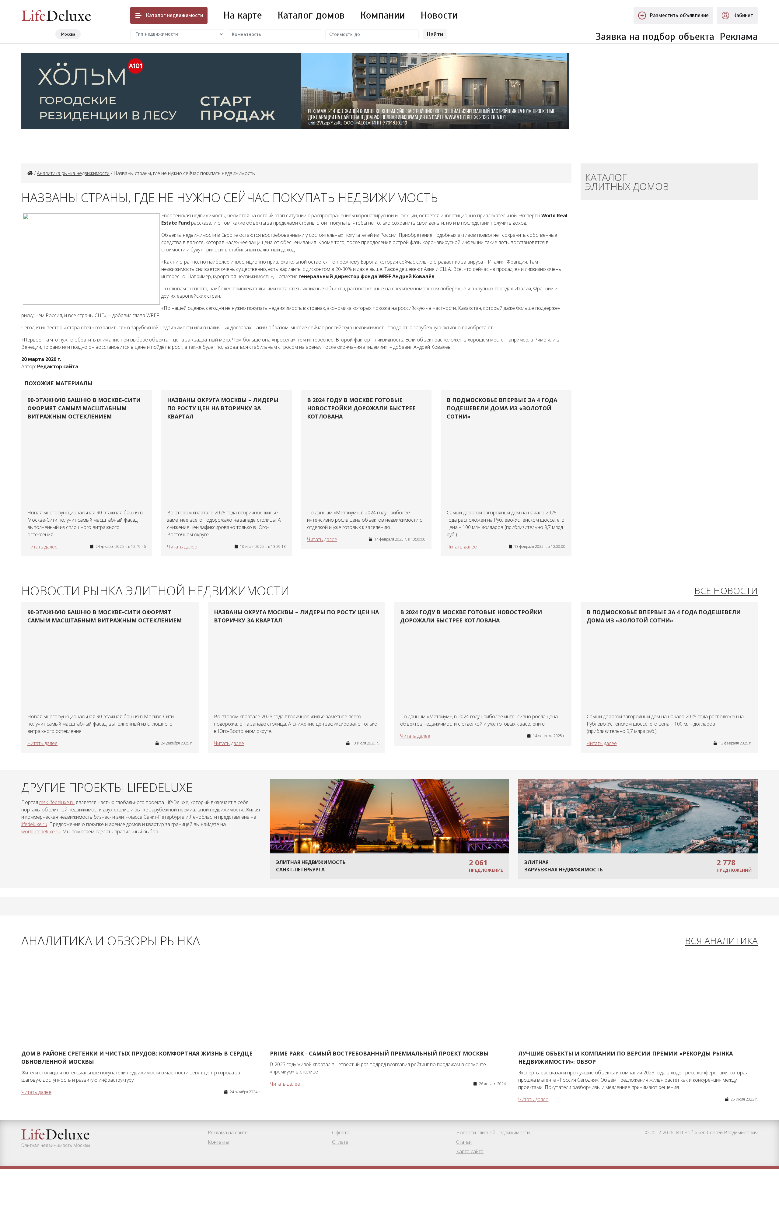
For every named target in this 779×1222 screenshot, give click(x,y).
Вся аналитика (721, 941)
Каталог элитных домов (627, 181)
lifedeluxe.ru (34, 824)
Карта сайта (470, 1151)
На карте (242, 15)
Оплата (340, 1142)
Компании (382, 15)
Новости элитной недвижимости (493, 1132)
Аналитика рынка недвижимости (73, 173)
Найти (435, 34)
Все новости (726, 591)
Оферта (340, 1132)
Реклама (739, 36)
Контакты (218, 1142)
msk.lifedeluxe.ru (57, 802)
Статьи (464, 1142)
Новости (439, 15)
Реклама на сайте (228, 1132)
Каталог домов (311, 15)
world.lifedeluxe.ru (40, 831)
